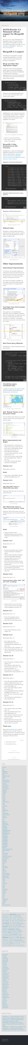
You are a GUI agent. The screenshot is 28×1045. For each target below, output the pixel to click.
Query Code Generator (7, 856)
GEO (4, 807)
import (4, 897)
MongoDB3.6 (5, 836)
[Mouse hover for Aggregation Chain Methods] (14, 127)
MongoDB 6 (5, 829)
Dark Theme (5, 787)
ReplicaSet (5, 862)
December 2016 (6, 994)
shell (3, 903)
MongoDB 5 (5, 827)
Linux (4, 819)
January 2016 (5, 1007)
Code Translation (6, 781)
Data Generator (6, 788)
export (4, 895)
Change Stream (6, 780)
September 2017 (6, 987)
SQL (3, 865)
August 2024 (5, 961)
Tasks (4, 879)
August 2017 (5, 989)
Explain (4, 799)
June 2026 (5, 957)
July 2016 (4, 999)
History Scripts (5, 810)
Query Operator (6, 857)
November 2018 (6, 976)
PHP (3, 852)
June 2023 (5, 964)
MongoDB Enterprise (7, 830)
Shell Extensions (6, 877)
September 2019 (6, 973)
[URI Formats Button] (14, 521)
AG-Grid (4, 767)
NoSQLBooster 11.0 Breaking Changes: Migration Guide (14, 1026)
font (3, 896)
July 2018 (4, 980)
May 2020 (5, 971)
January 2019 (5, 974)
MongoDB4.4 (5, 840)
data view (4, 890)
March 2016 (5, 1004)
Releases (14, 744)
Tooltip (4, 882)
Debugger (5, 791)
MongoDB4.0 (5, 837)
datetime (4, 892)
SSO (3, 869)
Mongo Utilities (6, 824)
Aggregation (8, 741)
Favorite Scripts (6, 801)
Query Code (5, 854)
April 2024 (5, 963)
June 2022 (5, 966)
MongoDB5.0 (5, 842)
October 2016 (5, 996)
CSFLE (4, 777)
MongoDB (5, 826)
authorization (5, 889)
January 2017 (5, 993)
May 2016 (5, 1001)
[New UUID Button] (14, 498)
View (4, 885)
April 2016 (5, 1003)
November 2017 (6, 984)
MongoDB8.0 (5, 844)
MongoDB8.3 (5, 846)
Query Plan (5, 859)
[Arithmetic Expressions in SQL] (14, 219)
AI (6, 914)
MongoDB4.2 (8, 744)
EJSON (4, 793)
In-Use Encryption (6, 814)
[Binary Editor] (14, 592)
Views (4, 886)
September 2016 (6, 997)
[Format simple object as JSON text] (14, 331)
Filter (4, 803)
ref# (22, 446)
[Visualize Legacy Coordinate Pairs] (14, 400)
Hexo (8, 1040)
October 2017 (5, 986)
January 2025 (5, 960)
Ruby (4, 863)
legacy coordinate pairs (12, 392)
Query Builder (5, 853)
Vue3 (4, 887)
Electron (4, 796)
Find (3, 804)
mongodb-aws (5, 899)
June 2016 (5, 1000)
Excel (4, 797)
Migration (4, 821)
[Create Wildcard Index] (14, 248)
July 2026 (4, 956)
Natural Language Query (8, 849)
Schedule (4, 870)
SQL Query (5, 866)
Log (3, 820)
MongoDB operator (6, 833)
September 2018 (6, 979)
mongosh (4, 900)
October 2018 (5, 977)
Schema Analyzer (6, 873)
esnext (4, 893)
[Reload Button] (14, 429)
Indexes (14, 743)
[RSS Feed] (22, 2)
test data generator (6, 905)
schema (4, 902)
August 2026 (5, 954)
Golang (4, 809)
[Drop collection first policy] (14, 295)
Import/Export (8, 743)
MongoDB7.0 (5, 843)
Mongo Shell (5, 823)
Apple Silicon (5, 773)
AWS (4, 770)
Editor (4, 794)
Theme (4, 880)
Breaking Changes (6, 776)
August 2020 (5, 970)
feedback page (13, 729)
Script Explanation (6, 875)
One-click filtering (6, 850)
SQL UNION (5, 867)
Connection (5, 784)
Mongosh (4, 847)
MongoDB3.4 (5, 834)
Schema (4, 872)
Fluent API (14, 741)
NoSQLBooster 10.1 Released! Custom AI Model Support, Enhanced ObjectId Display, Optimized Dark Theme (13, 1024)
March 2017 (5, 991)
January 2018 (5, 983)
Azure (4, 774)
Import (4, 811)
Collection (5, 783)
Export (4, 800)
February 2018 (5, 981)
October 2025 (5, 958)
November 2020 (6, 968)
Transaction (5, 883)
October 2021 (5, 967)
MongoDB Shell (6, 832)
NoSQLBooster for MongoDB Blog (14, 12)
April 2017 (5, 990)
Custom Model (5, 786)
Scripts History (5, 876)
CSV (3, 778)
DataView (4, 790)
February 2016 (5, 1006)
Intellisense (5, 817)
